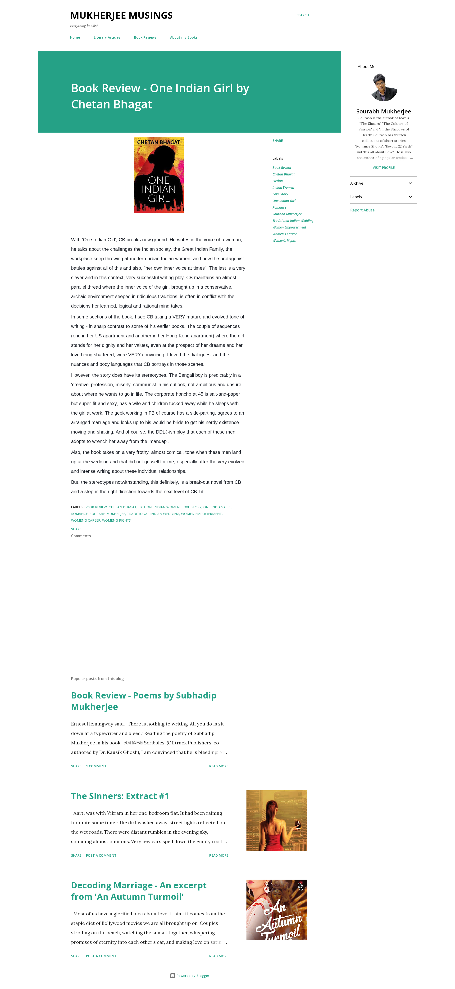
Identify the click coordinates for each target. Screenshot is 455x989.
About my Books (183, 37)
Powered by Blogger (192, 975)
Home (75, 37)
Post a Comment (101, 855)
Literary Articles (107, 37)
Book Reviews (145, 37)
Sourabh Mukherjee (287, 214)
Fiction (278, 181)
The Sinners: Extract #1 (120, 796)
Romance (279, 207)
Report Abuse (362, 210)
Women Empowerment (289, 227)
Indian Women (283, 187)
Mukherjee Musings (121, 15)
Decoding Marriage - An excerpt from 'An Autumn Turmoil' (139, 890)
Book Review (282, 167)
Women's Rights (284, 240)
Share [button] (278, 140)
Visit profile (384, 167)
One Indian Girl (284, 200)
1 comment (96, 766)
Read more (218, 766)
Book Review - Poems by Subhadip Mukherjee (143, 700)
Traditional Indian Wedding (293, 220)
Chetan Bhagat (284, 174)
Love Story (280, 194)
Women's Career (285, 234)
